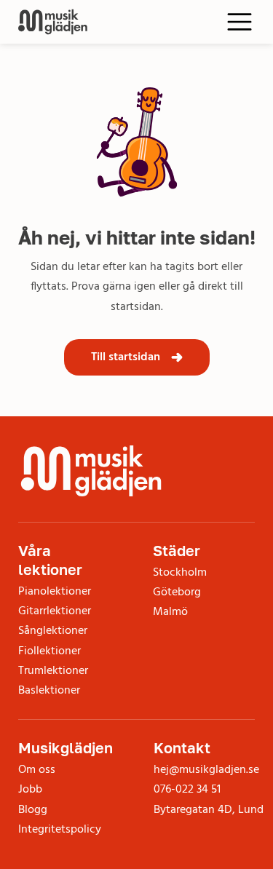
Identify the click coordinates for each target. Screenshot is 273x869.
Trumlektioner (53, 671)
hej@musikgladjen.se (206, 770)
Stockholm (180, 572)
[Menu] (240, 22)
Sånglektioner (52, 631)
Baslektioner (49, 690)
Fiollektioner (49, 651)
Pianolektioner (54, 591)
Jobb (30, 789)
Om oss (36, 770)
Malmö (170, 612)
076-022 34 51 (187, 789)
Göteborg (177, 592)
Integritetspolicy (59, 829)
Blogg (32, 810)
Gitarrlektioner (54, 611)
